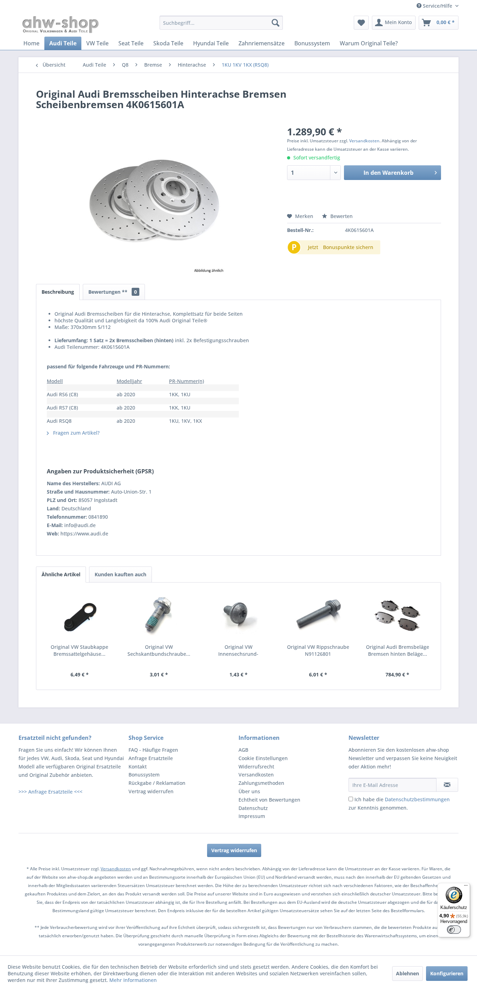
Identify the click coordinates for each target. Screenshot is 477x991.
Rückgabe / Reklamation (157, 783)
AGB (243, 749)
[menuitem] (221, 23)
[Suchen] (275, 23)
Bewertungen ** (112, 291)
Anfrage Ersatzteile (151, 758)
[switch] (454, 929)
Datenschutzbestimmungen (417, 799)
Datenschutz (253, 808)
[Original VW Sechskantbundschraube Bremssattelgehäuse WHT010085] (159, 615)
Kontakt (138, 766)
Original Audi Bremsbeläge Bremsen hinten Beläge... (397, 650)
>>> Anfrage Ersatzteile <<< (50, 791)
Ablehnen (407, 973)
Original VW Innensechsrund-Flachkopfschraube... (238, 651)
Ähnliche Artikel (61, 574)
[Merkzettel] (361, 23)
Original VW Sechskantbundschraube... (158, 650)
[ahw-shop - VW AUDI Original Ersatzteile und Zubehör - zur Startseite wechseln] (60, 24)
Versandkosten (364, 141)
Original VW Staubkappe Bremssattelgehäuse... (79, 650)
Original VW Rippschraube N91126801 (318, 650)
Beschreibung (58, 291)
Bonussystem (144, 774)
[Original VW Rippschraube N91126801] (318, 615)
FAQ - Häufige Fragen (153, 749)
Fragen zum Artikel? (76, 432)
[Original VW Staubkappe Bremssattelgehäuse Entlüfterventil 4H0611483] (79, 615)
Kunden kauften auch (120, 574)
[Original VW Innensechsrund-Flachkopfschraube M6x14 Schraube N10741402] (238, 615)
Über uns (249, 791)
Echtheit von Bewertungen (269, 799)
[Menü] (466, 887)
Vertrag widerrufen (151, 791)
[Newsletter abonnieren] (447, 785)
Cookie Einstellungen (263, 758)
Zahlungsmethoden (261, 783)
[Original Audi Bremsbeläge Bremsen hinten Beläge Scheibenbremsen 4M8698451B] (397, 615)
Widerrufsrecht (256, 766)
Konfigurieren (446, 973)
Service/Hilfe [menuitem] (437, 5)
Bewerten (341, 216)
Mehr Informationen (133, 980)
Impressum (252, 816)
